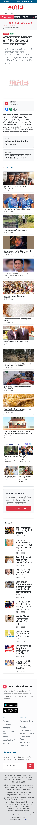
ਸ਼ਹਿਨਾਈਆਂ (6, 728)
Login (7, 1)
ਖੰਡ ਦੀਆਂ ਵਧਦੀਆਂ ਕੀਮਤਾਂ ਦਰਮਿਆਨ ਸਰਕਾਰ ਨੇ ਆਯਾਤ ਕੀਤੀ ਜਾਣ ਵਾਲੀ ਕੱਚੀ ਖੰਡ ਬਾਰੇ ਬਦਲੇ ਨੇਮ (18, 410)
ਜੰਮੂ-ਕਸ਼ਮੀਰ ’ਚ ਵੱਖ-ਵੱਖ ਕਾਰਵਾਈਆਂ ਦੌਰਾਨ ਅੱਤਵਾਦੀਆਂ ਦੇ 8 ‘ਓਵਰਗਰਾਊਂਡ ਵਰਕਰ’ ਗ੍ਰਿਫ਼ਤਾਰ (18, 364)
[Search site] (12, 13)
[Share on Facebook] (6, 109)
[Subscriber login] (6, 13)
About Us (23, 727)
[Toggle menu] (5, 7)
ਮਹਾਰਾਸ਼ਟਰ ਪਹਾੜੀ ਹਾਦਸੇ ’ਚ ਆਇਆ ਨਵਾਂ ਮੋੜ (15, 230)
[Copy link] (15, 109)
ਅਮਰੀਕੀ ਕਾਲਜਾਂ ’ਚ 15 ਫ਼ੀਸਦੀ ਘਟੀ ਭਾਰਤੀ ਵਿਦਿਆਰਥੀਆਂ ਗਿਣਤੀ (15, 187)
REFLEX (22, 819)
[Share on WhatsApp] (10, 109)
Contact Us (24, 746)
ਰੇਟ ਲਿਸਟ (6, 721)
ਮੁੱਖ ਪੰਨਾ (5, 21)
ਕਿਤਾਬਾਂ (5, 737)
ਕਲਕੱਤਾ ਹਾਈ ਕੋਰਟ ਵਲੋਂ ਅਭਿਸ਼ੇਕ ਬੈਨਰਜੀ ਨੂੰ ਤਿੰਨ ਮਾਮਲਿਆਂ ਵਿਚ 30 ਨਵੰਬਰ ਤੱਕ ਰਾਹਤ (16, 274)
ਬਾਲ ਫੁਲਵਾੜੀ (7, 725)
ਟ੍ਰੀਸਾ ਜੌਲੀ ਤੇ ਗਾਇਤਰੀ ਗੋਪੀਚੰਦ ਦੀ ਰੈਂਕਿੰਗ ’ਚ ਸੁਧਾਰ (17, 209)
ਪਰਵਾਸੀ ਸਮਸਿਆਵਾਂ (9, 740)
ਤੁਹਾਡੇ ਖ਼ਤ (6, 743)
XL (32, 1)
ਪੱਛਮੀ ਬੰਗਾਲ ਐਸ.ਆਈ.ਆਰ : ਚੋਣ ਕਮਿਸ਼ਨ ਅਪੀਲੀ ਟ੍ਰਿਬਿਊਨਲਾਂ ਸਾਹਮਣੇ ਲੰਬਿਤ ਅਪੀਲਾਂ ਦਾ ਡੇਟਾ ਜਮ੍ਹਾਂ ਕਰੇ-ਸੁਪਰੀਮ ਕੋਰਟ (18, 433)
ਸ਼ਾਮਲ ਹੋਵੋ (30, 765)
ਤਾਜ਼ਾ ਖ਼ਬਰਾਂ (12, 21)
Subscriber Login (18, 508)
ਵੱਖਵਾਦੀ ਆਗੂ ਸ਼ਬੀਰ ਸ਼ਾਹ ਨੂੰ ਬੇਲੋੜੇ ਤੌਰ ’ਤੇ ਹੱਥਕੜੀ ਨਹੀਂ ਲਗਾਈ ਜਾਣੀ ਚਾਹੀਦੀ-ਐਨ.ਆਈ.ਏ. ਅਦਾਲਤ (17, 251)
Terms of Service (27, 734)
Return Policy (25, 742)
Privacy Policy (25, 730)
